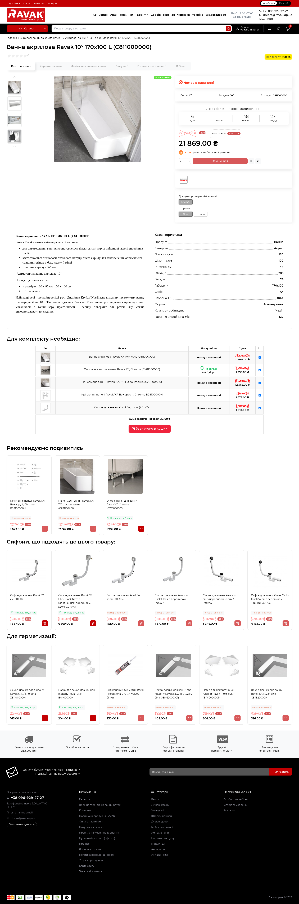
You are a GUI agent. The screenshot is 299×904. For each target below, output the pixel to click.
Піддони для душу (162, 838)
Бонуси (52, 3)
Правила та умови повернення (99, 832)
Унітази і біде (159, 854)
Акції (113, 14)
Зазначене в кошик (151, 428)
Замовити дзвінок (22, 824)
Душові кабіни (160, 805)
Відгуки (122, 66)
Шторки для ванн (162, 816)
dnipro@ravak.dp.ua (22, 818)
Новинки (126, 14)
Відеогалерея (216, 14)
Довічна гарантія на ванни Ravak (99, 805)
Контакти (39, 3)
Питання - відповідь (151, 66)
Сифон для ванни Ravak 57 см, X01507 (27, 597)
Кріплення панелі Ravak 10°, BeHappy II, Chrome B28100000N (27, 504)
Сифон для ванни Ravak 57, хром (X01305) (124, 597)
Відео (182, 66)
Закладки (229, 810)
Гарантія (141, 14)
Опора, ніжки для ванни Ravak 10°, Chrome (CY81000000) (122, 504)
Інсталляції (158, 843)
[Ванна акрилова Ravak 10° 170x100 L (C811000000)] (97, 119)
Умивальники (160, 832)
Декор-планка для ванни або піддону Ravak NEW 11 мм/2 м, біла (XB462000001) (125, 693)
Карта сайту (86, 865)
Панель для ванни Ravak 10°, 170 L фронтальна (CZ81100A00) (76, 504)
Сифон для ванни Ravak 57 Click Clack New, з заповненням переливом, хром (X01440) (75, 601)
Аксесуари (158, 849)
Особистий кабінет (236, 799)
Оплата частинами (91, 821)
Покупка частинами (91, 827)
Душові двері (159, 821)
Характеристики (51, 66)
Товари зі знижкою (91, 871)
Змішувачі (157, 810)
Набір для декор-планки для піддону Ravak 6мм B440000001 (28, 693)
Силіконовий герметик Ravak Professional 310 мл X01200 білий (77, 693)
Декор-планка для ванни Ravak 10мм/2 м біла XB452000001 (218, 693)
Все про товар (20, 66)
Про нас (169, 14)
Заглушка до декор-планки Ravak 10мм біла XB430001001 (269, 691)
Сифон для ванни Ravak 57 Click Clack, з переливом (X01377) (171, 599)
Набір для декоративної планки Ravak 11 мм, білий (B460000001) (171, 693)
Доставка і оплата (19, 3)
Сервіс (156, 14)
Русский (283, 3)
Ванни (155, 799)
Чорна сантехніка (190, 14)
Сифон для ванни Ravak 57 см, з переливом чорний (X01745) (219, 599)
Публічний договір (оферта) (97, 838)
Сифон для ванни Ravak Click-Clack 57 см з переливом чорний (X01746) (270, 599)
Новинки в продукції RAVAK (97, 816)
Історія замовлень (235, 805)
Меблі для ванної (162, 827)
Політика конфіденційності (96, 854)
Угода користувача (91, 860)
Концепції (100, 14)
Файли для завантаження (88, 66)
